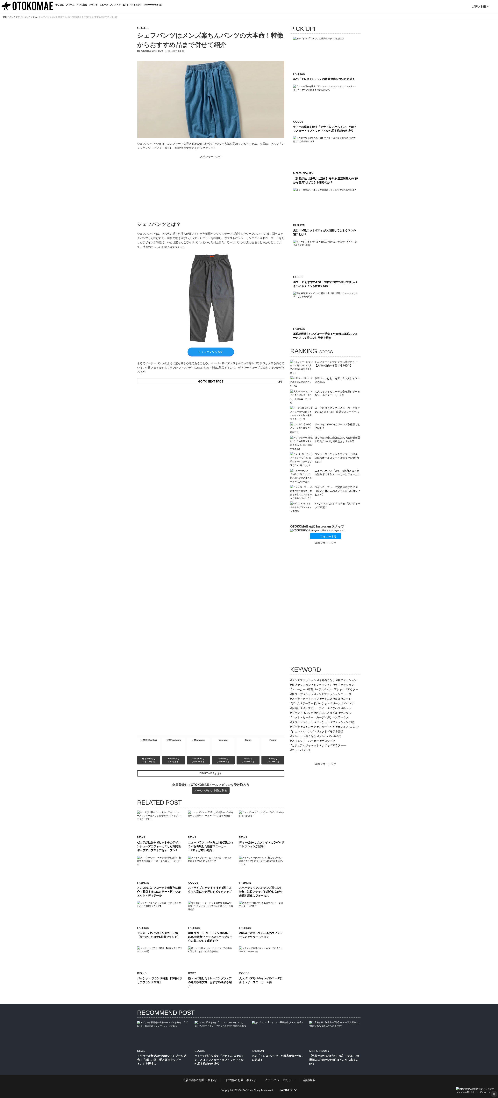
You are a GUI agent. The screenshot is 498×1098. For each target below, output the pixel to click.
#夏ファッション (346, 680)
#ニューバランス (300, 750)
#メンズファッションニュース (332, 694)
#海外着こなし (326, 680)
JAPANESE (479, 6)
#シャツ (308, 694)
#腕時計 (295, 708)
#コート (346, 698)
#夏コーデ (296, 694)
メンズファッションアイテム (23, 16)
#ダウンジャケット (302, 722)
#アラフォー (338, 745)
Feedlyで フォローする (273, 760)
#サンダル (345, 712)
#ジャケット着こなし (303, 736)
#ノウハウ (334, 708)
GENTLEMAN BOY (152, 50)
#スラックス (341, 717)
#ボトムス (326, 698)
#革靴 (309, 689)
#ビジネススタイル (326, 712)
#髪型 (336, 698)
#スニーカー (297, 689)
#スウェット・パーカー (304, 740)
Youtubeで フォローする (223, 760)
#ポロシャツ (327, 740)
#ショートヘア (326, 726)
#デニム (295, 703)
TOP (5, 16)
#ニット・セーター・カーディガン (311, 717)
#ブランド (296, 712)
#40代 (337, 736)
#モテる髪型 (335, 731)
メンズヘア (115, 4)
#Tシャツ (339, 689)
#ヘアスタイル (323, 689)
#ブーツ (295, 726)
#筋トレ (346, 708)
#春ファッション (322, 684)
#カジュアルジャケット (304, 745)
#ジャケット (322, 722)
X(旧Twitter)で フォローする (149, 760)
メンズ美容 (81, 4)
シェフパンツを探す (210, 352)
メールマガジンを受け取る (210, 790)
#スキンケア (308, 726)
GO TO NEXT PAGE (240, 381)
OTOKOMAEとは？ (211, 773)
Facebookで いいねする (174, 760)
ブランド (93, 4)
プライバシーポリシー (279, 1080)
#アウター (352, 689)
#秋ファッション (300, 684)
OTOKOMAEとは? (153, 4)
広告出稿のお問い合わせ (200, 1080)
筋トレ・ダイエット (132, 4)
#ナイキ (325, 745)
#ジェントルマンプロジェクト (308, 731)
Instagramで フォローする (198, 760)
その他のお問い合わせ (240, 1080)
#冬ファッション (343, 684)
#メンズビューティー (314, 708)
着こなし (59, 4)
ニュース (104, 4)
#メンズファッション (303, 680)
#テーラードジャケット (315, 703)
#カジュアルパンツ (347, 726)
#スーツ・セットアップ (304, 698)
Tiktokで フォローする (248, 760)
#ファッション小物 (342, 722)
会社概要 (309, 1080)
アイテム (70, 4)
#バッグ (308, 712)
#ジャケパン (324, 736)
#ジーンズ (337, 703)
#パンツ (349, 703)
